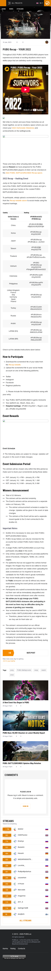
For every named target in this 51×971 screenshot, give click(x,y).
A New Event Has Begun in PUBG (16, 702)
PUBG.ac (15, 940)
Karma (5, 949)
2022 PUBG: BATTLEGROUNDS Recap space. (24, 173)
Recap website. (15, 365)
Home (4, 9)
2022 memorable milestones (23, 128)
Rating (12, 949)
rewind (43, 670)
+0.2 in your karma (9, 661)
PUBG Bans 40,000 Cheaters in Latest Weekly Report (24, 733)
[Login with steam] (47, 3)
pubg (12, 670)
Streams (20, 9)
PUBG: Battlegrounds (24, 670)
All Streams (25, 920)
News (11, 9)
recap (36, 670)
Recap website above (18, 201)
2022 (12, 675)
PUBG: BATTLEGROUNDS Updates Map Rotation (22, 763)
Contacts (21, 949)
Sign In (25, 806)
